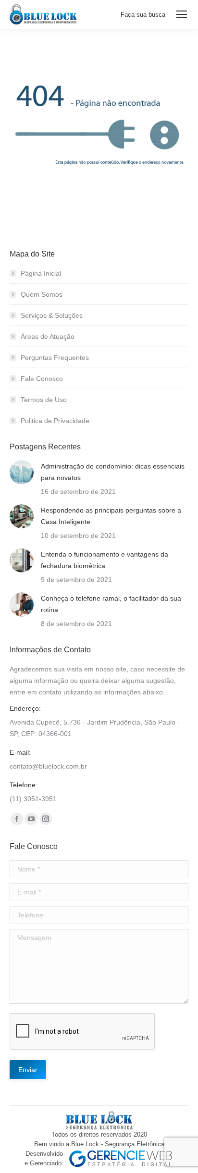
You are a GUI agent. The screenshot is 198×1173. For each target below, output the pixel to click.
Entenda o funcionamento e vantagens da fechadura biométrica (104, 560)
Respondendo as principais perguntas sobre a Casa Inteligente (111, 515)
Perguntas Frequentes (55, 357)
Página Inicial (41, 273)
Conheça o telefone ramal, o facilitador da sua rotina (111, 604)
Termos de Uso (44, 399)
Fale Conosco (42, 378)
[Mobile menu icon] (181, 14)
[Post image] (22, 472)
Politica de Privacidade (55, 421)
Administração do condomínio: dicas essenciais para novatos (113, 471)
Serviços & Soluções (52, 315)
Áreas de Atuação (47, 336)
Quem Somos (41, 294)
